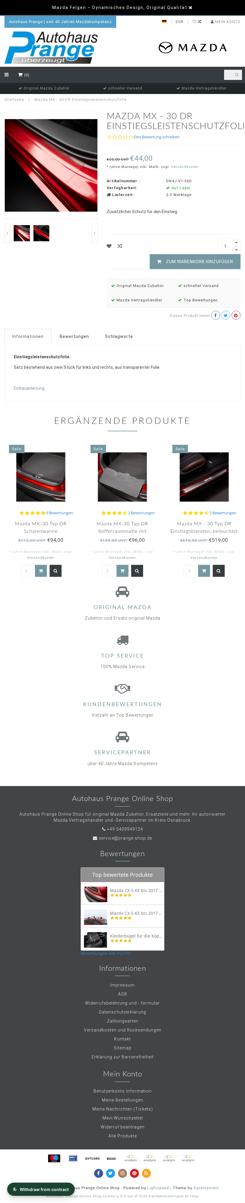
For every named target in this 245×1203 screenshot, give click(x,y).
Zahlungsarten (122, 1021)
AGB (122, 994)
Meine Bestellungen (122, 1100)
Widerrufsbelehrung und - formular (122, 1003)
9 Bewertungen (59, 512)
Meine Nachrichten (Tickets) (122, 1109)
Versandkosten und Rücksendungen (122, 1030)
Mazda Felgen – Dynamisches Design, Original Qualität (119, 7)
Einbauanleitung (29, 388)
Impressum (122, 985)
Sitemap (122, 1048)
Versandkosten (184, 167)
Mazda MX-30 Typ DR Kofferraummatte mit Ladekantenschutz (122, 531)
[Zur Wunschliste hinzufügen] (109, 246)
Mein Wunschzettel (122, 1118)
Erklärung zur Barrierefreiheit (123, 1057)
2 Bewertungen (141, 512)
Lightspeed (158, 1188)
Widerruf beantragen (123, 1127)
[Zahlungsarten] (54, 1158)
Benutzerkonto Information (123, 1091)
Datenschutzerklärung (122, 1012)
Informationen (28, 336)
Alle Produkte (122, 1136)
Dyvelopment (206, 1188)
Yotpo (194, 1196)
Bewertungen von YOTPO (106, 953)
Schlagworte (119, 336)
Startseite (14, 99)
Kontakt (122, 1039)
